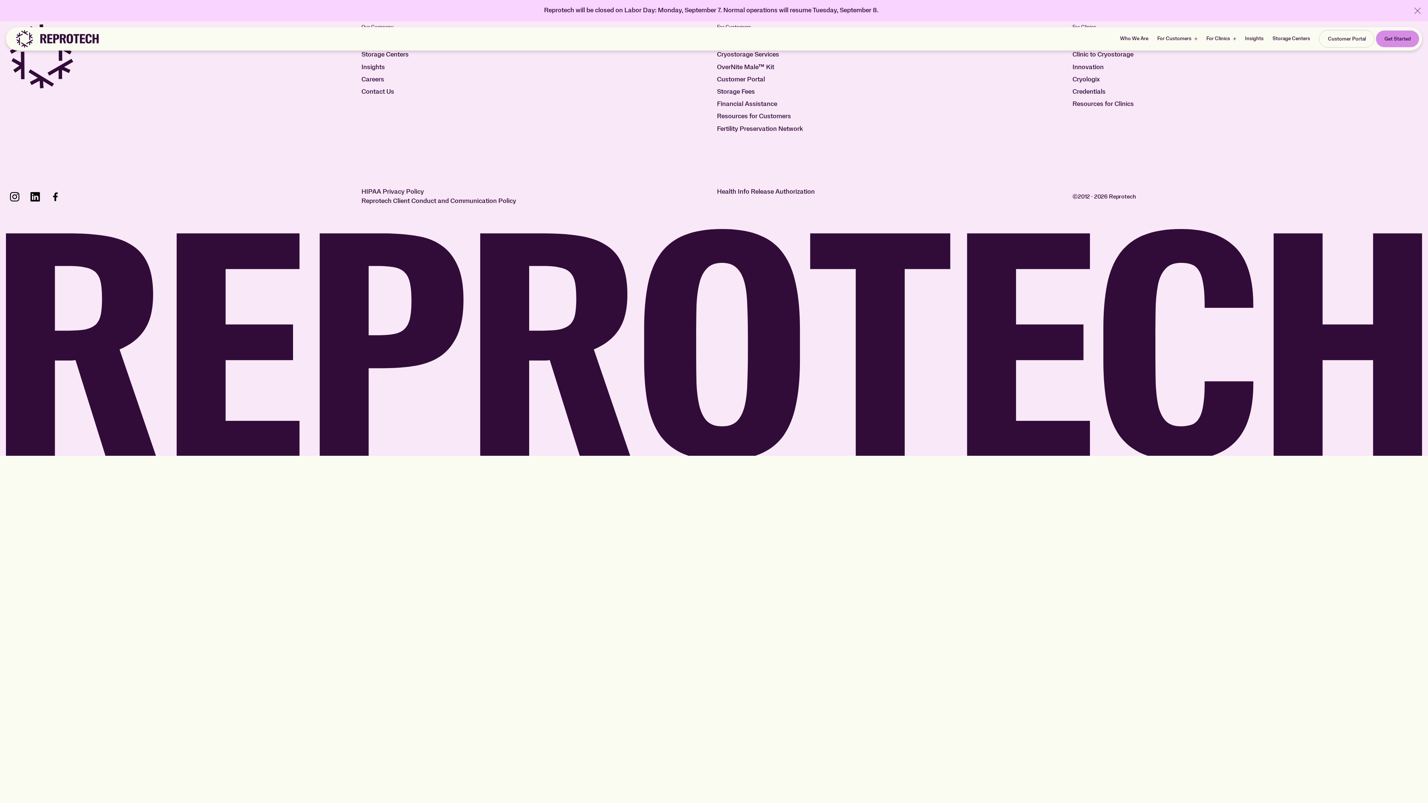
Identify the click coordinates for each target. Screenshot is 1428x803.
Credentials (1089, 91)
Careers (372, 79)
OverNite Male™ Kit (745, 67)
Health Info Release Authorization (766, 191)
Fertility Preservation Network (760, 129)
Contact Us (377, 91)
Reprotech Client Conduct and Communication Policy (438, 201)
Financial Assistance (747, 104)
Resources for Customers (754, 116)
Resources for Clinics (1103, 104)
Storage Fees (736, 91)
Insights (1254, 38)
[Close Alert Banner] (1417, 10)
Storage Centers (1291, 38)
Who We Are (1134, 38)
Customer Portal (741, 79)
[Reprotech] (57, 39)
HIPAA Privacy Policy (392, 191)
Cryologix (1086, 79)
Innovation (1088, 67)
